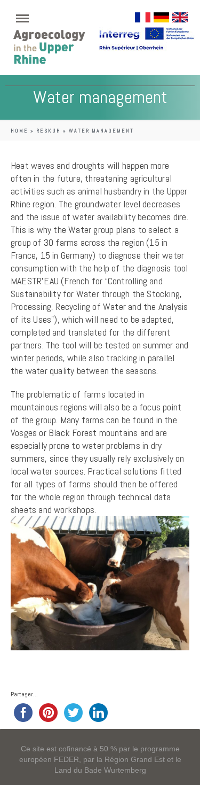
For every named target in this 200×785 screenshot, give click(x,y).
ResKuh (48, 130)
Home (19, 130)
